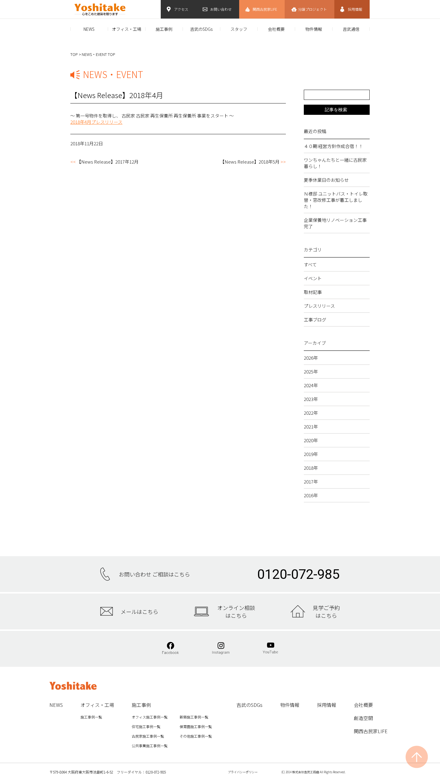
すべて (310, 264)
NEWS (89, 29)
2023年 (311, 399)
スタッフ (238, 29)
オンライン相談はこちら (236, 611)
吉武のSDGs (201, 29)
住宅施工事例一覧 (146, 726)
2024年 (311, 385)
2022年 (311, 413)
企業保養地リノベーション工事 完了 (337, 223)
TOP (74, 54)
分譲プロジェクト (312, 9)
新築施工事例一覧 (194, 716)
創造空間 (363, 717)
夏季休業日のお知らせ (326, 180)
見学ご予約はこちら (326, 611)
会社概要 (276, 29)
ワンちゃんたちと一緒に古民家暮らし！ (335, 163)
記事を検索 (336, 109)
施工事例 (164, 29)
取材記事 (313, 292)
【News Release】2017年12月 (108, 161)
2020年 (311, 440)
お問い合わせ (221, 9)
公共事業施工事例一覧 (150, 745)
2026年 (311, 358)
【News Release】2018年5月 (250, 161)
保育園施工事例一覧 (196, 726)
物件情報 (313, 29)
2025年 (311, 371)
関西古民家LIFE (265, 9)
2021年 (311, 426)
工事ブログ (315, 319)
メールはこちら (139, 611)
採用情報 (355, 9)
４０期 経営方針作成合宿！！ (333, 146)
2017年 (311, 481)
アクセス (181, 9)
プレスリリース (319, 306)
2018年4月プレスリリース (96, 122)
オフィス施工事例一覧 (150, 716)
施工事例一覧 (91, 716)
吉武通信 (351, 29)
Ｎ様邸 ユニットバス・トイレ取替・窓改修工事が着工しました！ (336, 199)
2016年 (311, 495)
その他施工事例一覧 (196, 736)
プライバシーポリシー (243, 772)
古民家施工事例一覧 (148, 736)
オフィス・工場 (126, 29)
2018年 (311, 468)
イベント (313, 278)
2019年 (311, 454)
